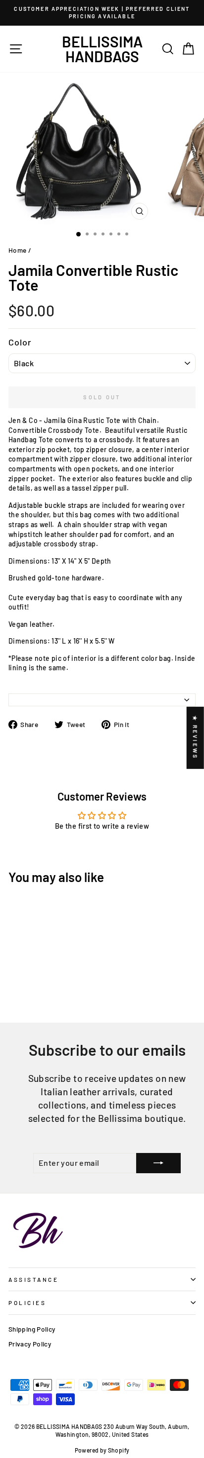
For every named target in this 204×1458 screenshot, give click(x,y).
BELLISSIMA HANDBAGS (102, 49)
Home (17, 250)
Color (20, 342)
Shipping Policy (31, 1329)
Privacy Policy (29, 1344)
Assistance (33, 1279)
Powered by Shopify (102, 1450)
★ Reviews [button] (195, 738)
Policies (27, 1302)
